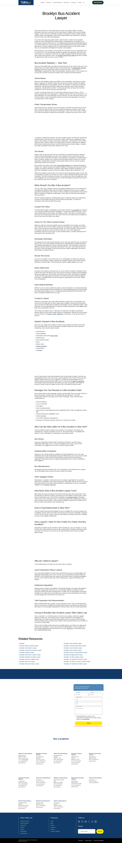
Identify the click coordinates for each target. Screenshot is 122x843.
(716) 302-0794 (60, 806)
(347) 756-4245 (77, 760)
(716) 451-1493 (25, 758)
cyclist (54, 314)
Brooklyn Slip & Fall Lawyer (27, 661)
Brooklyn (22, 643)
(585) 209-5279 (25, 783)
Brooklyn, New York (50, 484)
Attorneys (22, 827)
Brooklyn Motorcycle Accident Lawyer (30, 654)
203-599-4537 (60, 783)
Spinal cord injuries (41, 346)
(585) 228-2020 (23, 785)
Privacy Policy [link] (88, 840)
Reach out (70, 628)
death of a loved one (78, 381)
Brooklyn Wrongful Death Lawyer (73, 654)
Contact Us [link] (80, 840)
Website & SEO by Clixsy (22, 841)
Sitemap (53, 829)
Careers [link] (22, 829)
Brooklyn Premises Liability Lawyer (29, 659)
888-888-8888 (98, 2)
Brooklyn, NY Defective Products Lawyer (75, 659)
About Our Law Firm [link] (24, 821)
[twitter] (89, 822)
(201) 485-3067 (77, 785)
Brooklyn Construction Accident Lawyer (31, 650)
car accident (76, 210)
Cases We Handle (57, 2)
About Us (49, 2)
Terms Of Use (86, 719)
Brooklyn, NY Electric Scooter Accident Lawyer (77, 661)
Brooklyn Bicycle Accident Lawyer (29, 645)
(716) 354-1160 (95, 759)
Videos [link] (52, 825)
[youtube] (86, 822)
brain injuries (54, 335)
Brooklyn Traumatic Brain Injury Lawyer (75, 645)
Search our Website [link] (55, 831)
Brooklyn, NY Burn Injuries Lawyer (73, 657)
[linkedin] (96, 822)
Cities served (23, 825)
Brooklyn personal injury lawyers (67, 55)
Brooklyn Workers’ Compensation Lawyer (75, 652)
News (52, 821)
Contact (79, 2)
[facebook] (79, 822)
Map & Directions (21, 762)
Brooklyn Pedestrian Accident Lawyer (30, 657)
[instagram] (82, 822)
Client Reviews (23, 833)
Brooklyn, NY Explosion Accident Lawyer (75, 664)
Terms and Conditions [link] (99, 840)
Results (42, 2)
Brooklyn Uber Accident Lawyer (73, 650)
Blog (52, 823)
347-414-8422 (24, 806)
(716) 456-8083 (42, 805)
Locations (73, 2)
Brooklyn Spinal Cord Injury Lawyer (29, 664)
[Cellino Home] (26, 2)
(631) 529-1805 (60, 759)
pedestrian (60, 314)
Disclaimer (53, 827)
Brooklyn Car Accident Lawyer (28, 648)
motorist (49, 314)
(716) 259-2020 (23, 761)
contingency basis (72, 497)
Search (100, 831)
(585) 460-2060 (95, 782)
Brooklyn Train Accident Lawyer (73, 643)
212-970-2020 (58, 785)
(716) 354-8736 (42, 782)
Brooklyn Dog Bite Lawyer (27, 652)
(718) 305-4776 (42, 760)
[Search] (84, 2)
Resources (66, 2)
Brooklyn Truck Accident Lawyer (73, 648)
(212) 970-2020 (41, 762)
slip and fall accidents (64, 165)
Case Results (23, 831)
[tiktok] (92, 822)
